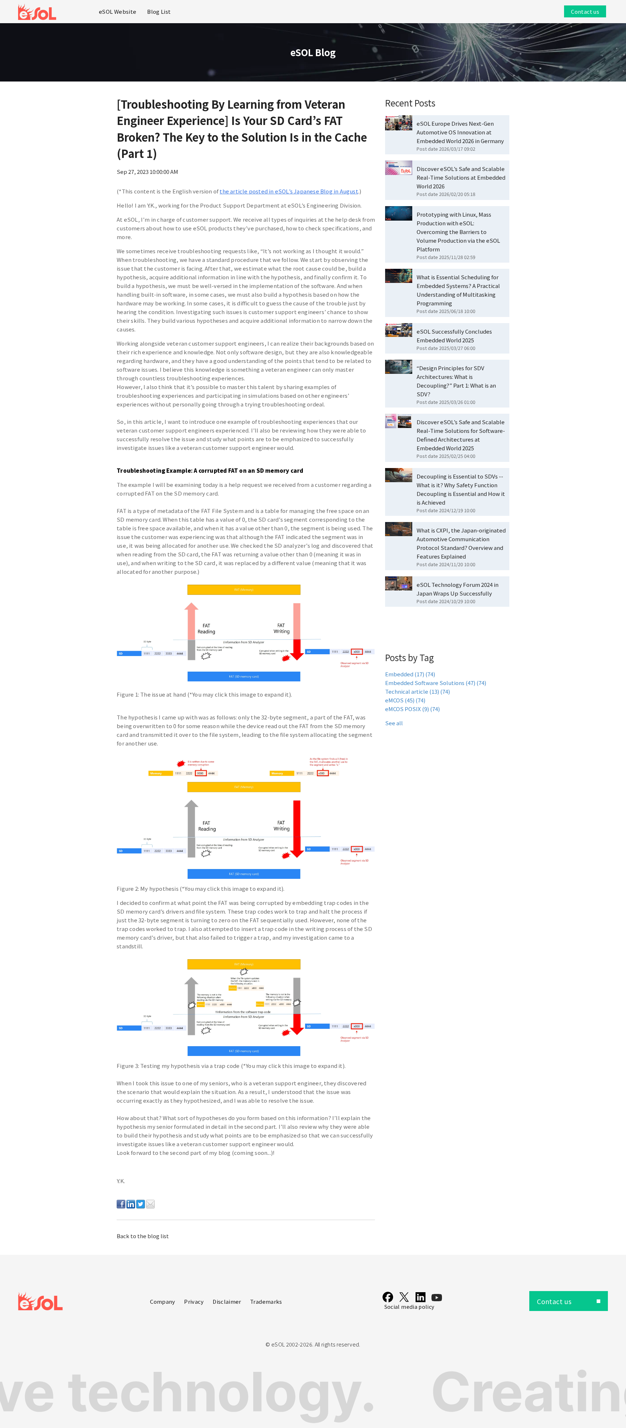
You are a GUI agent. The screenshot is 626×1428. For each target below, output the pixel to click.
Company (162, 1301)
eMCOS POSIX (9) (412, 709)
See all (394, 723)
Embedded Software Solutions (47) (435, 682)
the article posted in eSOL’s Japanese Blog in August (289, 191)
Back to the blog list (143, 1236)
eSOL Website (117, 11)
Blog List (159, 11)
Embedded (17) (410, 674)
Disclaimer (227, 1301)
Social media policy (409, 1306)
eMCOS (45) (405, 700)
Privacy (194, 1301)
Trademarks (266, 1301)
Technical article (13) (417, 691)
